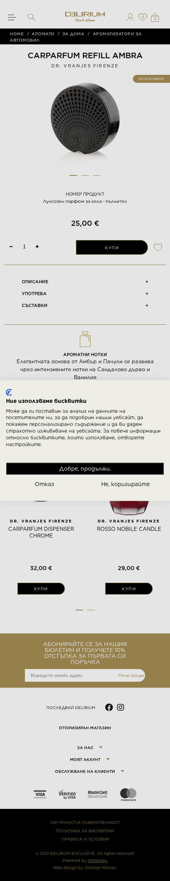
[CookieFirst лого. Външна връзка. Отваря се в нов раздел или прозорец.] (9, 392)
